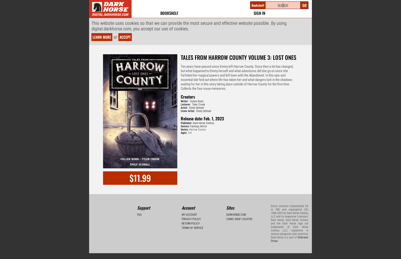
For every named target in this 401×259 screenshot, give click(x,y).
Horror (203, 126)
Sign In (259, 13)
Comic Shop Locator (239, 219)
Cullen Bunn (197, 101)
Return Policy (191, 223)
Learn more (102, 37)
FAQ (139, 214)
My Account (189, 214)
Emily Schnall (196, 107)
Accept (125, 37)
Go (304, 5)
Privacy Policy (191, 219)
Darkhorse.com (236, 214)
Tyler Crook (198, 104)
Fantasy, (194, 126)
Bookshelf (169, 13)
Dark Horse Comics (203, 123)
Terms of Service (192, 228)
